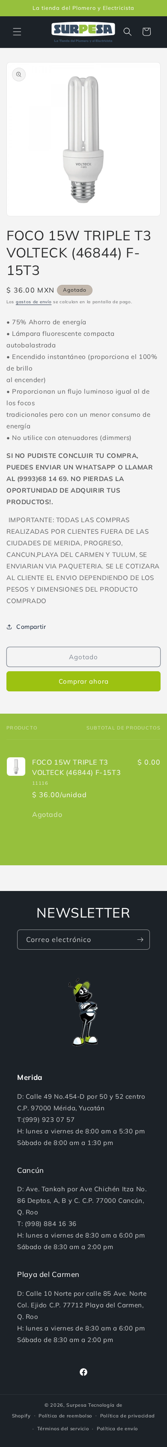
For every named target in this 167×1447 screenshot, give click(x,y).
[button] (17, 31)
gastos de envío (34, 302)
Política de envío (117, 1429)
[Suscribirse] (140, 940)
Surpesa (76, 1405)
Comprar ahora (84, 681)
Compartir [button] (31, 627)
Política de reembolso (65, 1416)
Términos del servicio (63, 1429)
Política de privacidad (127, 1416)
